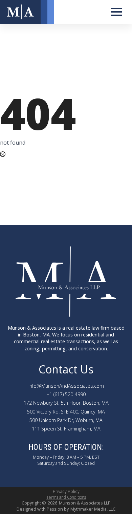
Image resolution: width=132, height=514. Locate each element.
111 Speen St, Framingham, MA (66, 428)
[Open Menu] (116, 11)
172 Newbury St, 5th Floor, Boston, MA (66, 403)
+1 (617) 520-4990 (66, 394)
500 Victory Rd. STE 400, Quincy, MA (66, 411)
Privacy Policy (66, 491)
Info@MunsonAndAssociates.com (66, 386)
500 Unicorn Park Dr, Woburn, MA (66, 420)
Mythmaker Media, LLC (92, 509)
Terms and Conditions (66, 497)
